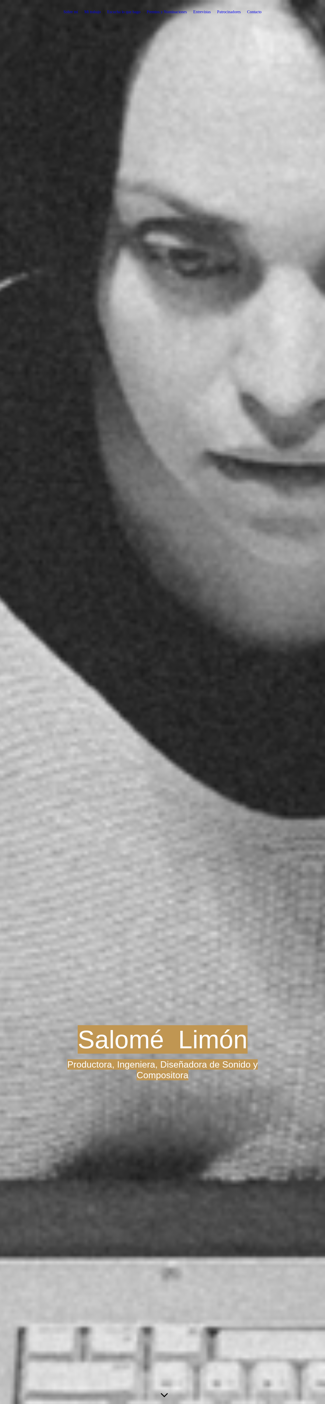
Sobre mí (70, 12)
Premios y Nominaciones (167, 12)
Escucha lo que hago (123, 12)
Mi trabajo (92, 12)
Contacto (254, 12)
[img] (162, 702)
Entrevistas (202, 12)
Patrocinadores (229, 12)
